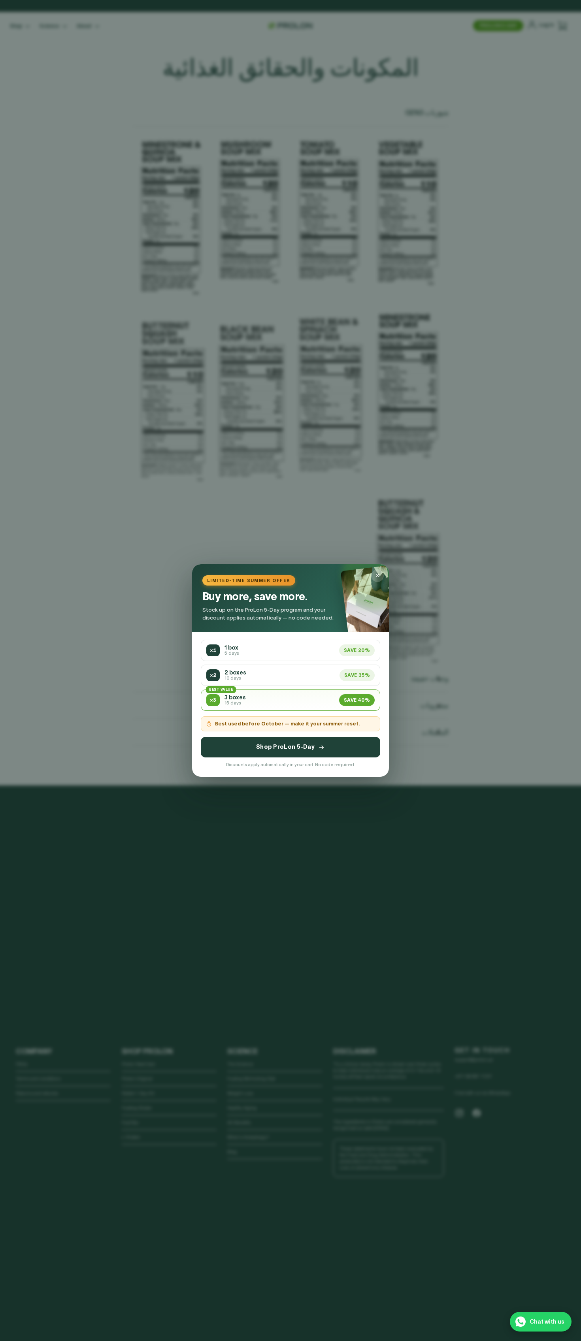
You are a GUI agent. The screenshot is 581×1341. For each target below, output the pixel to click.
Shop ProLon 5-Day (285, 747)
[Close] (377, 575)
